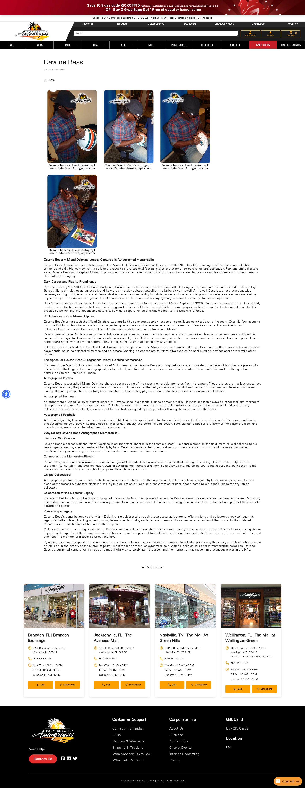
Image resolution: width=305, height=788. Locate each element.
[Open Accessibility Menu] (6, 394)
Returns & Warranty (128, 741)
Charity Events (180, 747)
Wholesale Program (128, 760)
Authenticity (156, 24)
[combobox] (156, 33)
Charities (190, 24)
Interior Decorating (184, 754)
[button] (39, 45)
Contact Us (43, 759)
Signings (121, 24)
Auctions (176, 735)
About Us (87, 24)
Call (43, 684)
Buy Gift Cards (237, 728)
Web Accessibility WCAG (131, 754)
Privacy (175, 760)
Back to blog (154, 567)
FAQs (116, 735)
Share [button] (51, 80)
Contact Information (128, 728)
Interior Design (224, 24)
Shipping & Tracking (127, 747)
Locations (258, 24)
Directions (69, 684)
